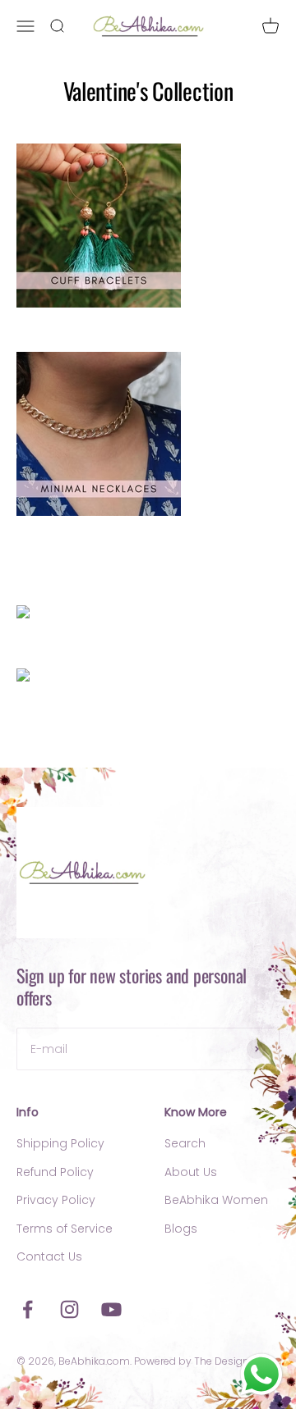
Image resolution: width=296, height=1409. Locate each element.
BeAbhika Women (216, 1200)
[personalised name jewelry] (148, 614)
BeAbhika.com (94, 1361)
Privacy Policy (55, 1200)
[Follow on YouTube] (111, 1309)
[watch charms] (148, 677)
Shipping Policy (60, 1143)
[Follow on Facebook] (27, 1309)
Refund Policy (55, 1172)
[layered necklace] (148, 434)
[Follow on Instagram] (69, 1309)
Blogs (180, 1228)
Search (185, 1143)
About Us (190, 1172)
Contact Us (49, 1256)
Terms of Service (64, 1228)
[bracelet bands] (148, 226)
